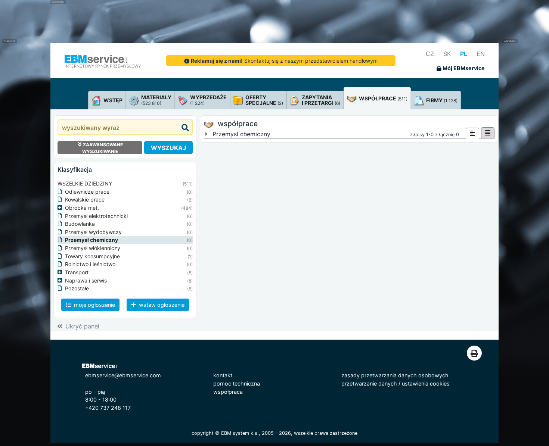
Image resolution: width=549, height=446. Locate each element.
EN (481, 53)
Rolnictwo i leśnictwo (90, 264)
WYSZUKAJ (168, 148)
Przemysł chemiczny (91, 240)
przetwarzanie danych (369, 383)
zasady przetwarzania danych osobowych (395, 375)
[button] (61, 208)
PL (463, 53)
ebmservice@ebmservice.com (123, 375)
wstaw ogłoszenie (160, 305)
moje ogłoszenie (93, 305)
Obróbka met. (82, 208)
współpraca (228, 392)
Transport (77, 272)
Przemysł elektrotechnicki (96, 216)
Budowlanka (80, 224)
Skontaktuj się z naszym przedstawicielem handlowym (284, 60)
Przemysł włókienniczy (92, 248)
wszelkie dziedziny (85, 183)
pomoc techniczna (236, 383)
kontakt (222, 375)
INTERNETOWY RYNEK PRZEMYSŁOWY (103, 66)
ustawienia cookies (426, 383)
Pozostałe (77, 288)
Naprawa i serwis (86, 280)
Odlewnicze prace (87, 191)
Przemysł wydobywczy (93, 232)
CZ (430, 53)
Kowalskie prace (85, 199)
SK (447, 53)
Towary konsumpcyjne (92, 256)
